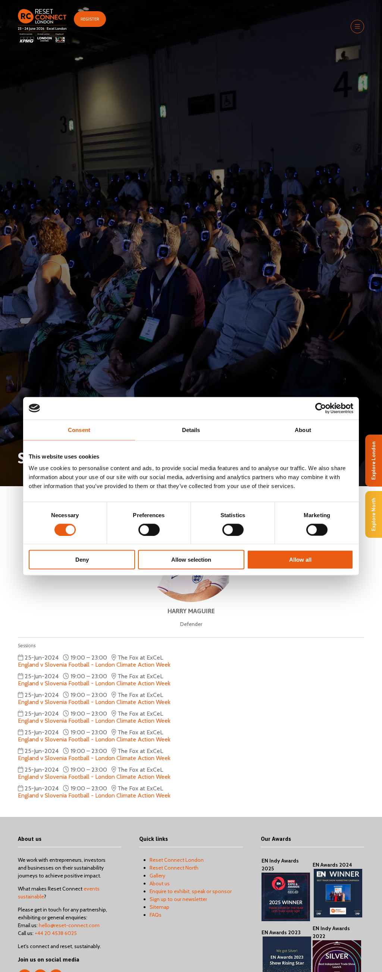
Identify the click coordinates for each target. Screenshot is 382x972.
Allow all (300, 559)
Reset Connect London (177, 860)
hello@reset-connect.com (69, 925)
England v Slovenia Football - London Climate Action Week (94, 664)
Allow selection (191, 559)
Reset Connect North (174, 867)
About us (160, 883)
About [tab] (303, 429)
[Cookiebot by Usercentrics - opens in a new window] (320, 408)
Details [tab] (191, 429)
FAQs (156, 914)
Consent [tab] (79, 429)
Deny (82, 559)
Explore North (373, 514)
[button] (90, 19)
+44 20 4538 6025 (56, 933)
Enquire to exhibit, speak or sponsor (191, 891)
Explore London (373, 460)
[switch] (149, 530)
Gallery (157, 875)
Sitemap (159, 907)
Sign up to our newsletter (178, 899)
